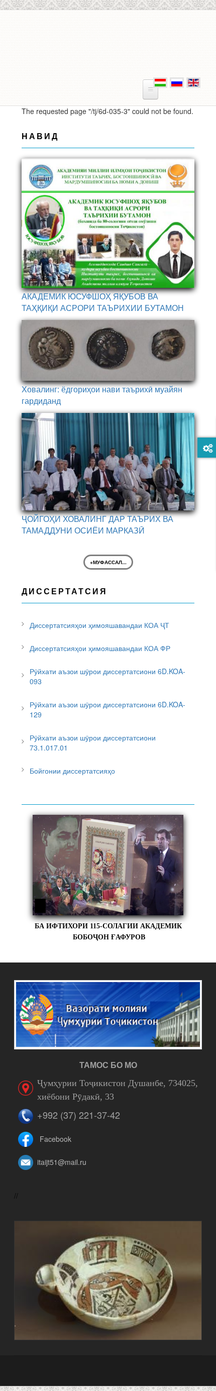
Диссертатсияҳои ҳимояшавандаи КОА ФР (100, 648)
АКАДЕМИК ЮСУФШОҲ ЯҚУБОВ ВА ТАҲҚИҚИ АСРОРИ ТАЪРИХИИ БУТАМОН (103, 301)
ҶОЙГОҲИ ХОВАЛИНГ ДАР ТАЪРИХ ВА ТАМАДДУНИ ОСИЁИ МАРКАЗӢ (97, 524)
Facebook (55, 1139)
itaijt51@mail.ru (61, 1162)
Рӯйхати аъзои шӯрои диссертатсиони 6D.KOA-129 (107, 709)
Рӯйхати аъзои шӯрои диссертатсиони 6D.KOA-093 (107, 676)
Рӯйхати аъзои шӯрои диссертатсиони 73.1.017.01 (93, 742)
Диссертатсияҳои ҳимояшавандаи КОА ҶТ (99, 625)
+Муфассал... (108, 562)
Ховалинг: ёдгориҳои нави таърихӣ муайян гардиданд (102, 394)
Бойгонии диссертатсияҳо (72, 771)
